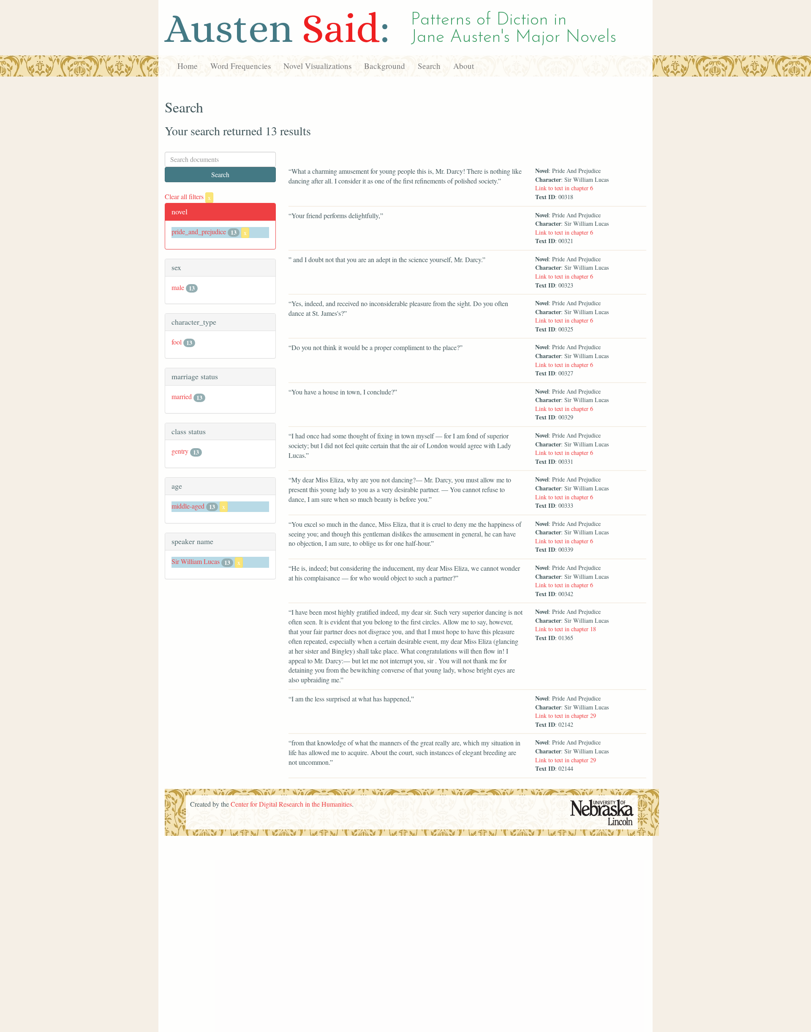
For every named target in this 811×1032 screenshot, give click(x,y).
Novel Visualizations (317, 65)
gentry (179, 450)
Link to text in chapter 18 (565, 629)
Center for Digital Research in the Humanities (291, 803)
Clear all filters (188, 196)
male (177, 287)
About (463, 65)
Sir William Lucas (195, 561)
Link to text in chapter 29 (565, 716)
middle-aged (187, 505)
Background (384, 65)
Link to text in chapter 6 (564, 188)
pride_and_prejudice (198, 231)
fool (176, 341)
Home (187, 65)
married (181, 396)
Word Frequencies (240, 65)
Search (429, 65)
